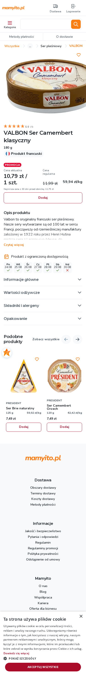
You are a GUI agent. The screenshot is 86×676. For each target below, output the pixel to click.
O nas (43, 586)
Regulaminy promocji (43, 548)
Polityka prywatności (43, 554)
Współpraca (43, 598)
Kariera (43, 603)
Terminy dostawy (43, 494)
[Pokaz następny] (77, 339)
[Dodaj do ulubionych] (78, 55)
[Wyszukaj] (76, 24)
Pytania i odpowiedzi (43, 537)
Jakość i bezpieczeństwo (43, 531)
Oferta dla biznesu (43, 609)
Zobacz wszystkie (45, 339)
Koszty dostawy (43, 499)
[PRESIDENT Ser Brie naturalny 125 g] (23, 376)
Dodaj (43, 198)
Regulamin (43, 543)
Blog (43, 592)
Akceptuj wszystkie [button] (43, 667)
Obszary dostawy (43, 488)
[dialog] (43, 644)
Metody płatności (43, 505)
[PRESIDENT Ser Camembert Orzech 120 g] (64, 376)
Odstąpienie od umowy (43, 560)
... (30, 45)
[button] (43, 279)
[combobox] (44, 24)
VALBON (16, 132)
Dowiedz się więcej (16, 653)
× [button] (81, 616)
